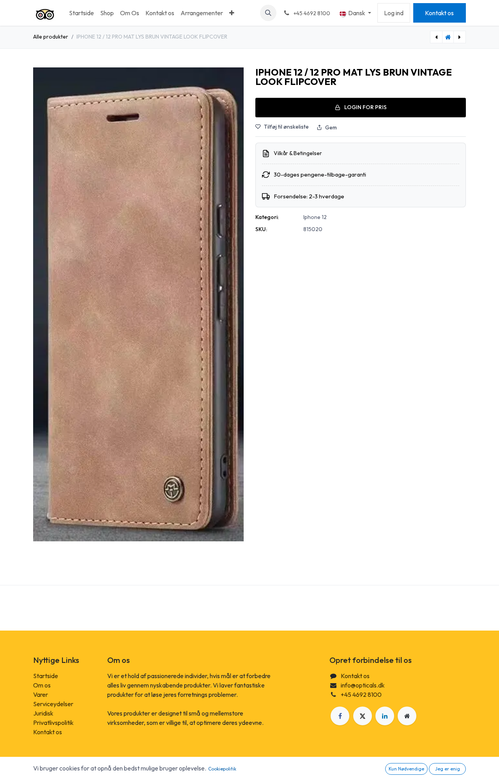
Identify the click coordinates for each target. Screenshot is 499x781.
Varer (40, 694)
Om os (42, 685)
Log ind (393, 13)
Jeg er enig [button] (447, 769)
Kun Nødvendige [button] (406, 769)
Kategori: (267, 217)
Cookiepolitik (222, 769)
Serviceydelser (53, 704)
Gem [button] (331, 127)
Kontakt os (439, 13)
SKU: (261, 229)
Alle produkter (50, 36)
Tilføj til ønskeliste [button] (286, 126)
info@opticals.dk (363, 685)
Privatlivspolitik (53, 722)
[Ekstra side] (407, 716)
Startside (45, 676)
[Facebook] (340, 716)
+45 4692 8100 (361, 694)
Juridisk (43, 713)
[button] (268, 13)
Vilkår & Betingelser (298, 153)
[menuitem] (81, 13)
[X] (362, 716)
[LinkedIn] (384, 716)
